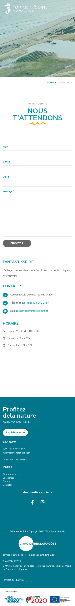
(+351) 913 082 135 (36, 303)
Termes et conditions (13, 554)
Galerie (6, 481)
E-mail (6, 161)
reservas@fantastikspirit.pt (32, 311)
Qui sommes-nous (12, 474)
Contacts (7, 484)
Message (7, 191)
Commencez (51, 82)
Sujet (6, 176)
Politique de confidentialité (41, 554)
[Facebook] (32, 502)
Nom (5, 146)
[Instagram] (42, 502)
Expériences (14, 432)
